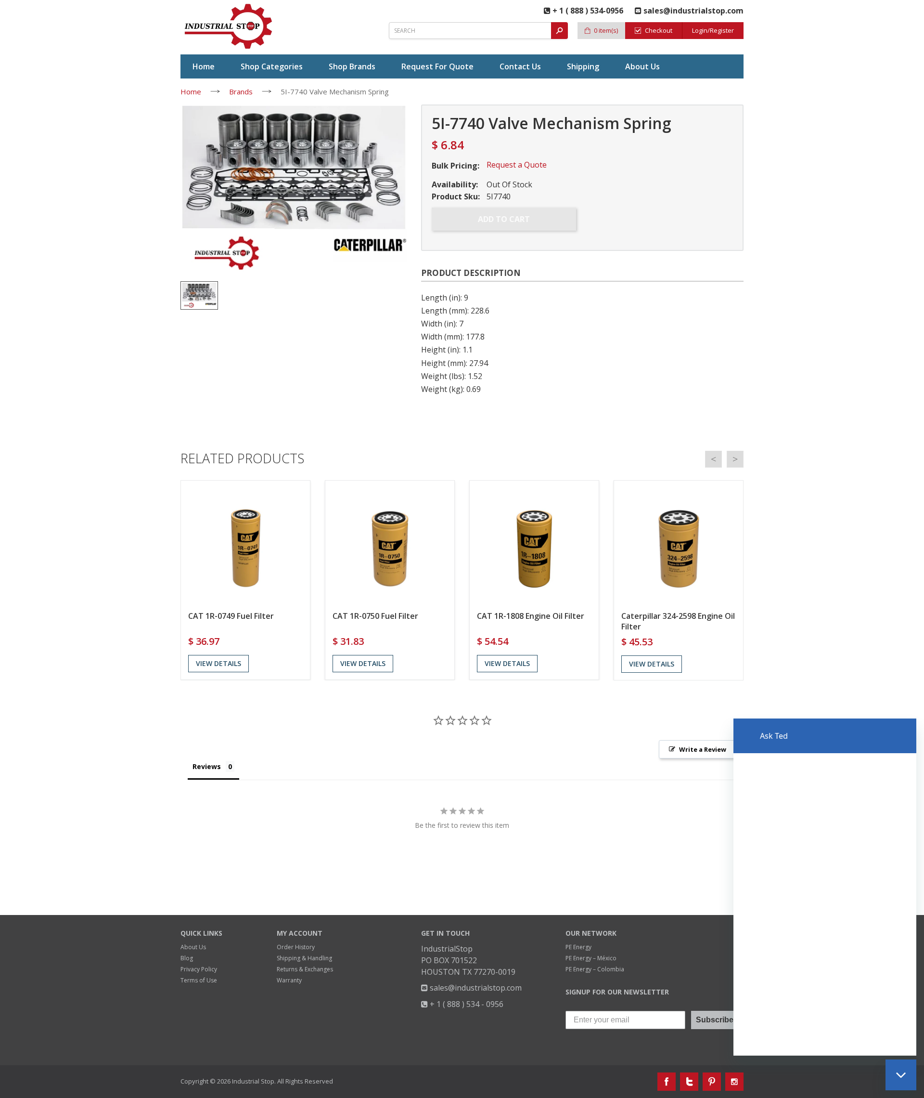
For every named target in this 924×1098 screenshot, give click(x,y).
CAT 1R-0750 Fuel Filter (375, 616)
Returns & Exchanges (305, 969)
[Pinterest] (712, 1081)
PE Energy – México (590, 958)
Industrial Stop (253, 1081)
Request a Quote (517, 164)
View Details (218, 663)
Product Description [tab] (471, 272)
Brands (241, 91)
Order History (296, 947)
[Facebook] (666, 1081)
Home (190, 91)
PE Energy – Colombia (594, 969)
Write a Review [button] (702, 749)
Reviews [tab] (206, 766)
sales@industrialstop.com (475, 987)
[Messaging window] (824, 887)
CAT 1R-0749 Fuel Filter (231, 616)
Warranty (289, 980)
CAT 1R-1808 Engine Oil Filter (530, 616)
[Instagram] (734, 1081)
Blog (186, 958)
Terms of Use (198, 980)
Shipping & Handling (304, 958)
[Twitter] (689, 1081)
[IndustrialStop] (229, 26)
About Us (193, 947)
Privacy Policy (198, 969)
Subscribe (714, 1020)
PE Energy (578, 947)
